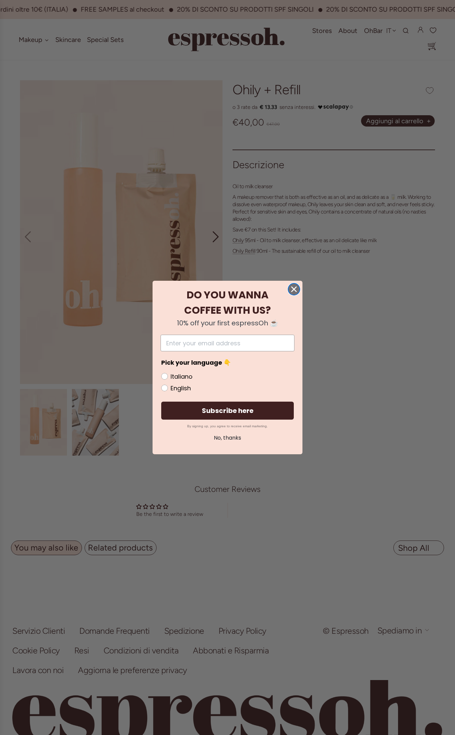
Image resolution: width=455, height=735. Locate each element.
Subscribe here (227, 410)
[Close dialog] (294, 289)
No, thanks (227, 438)
